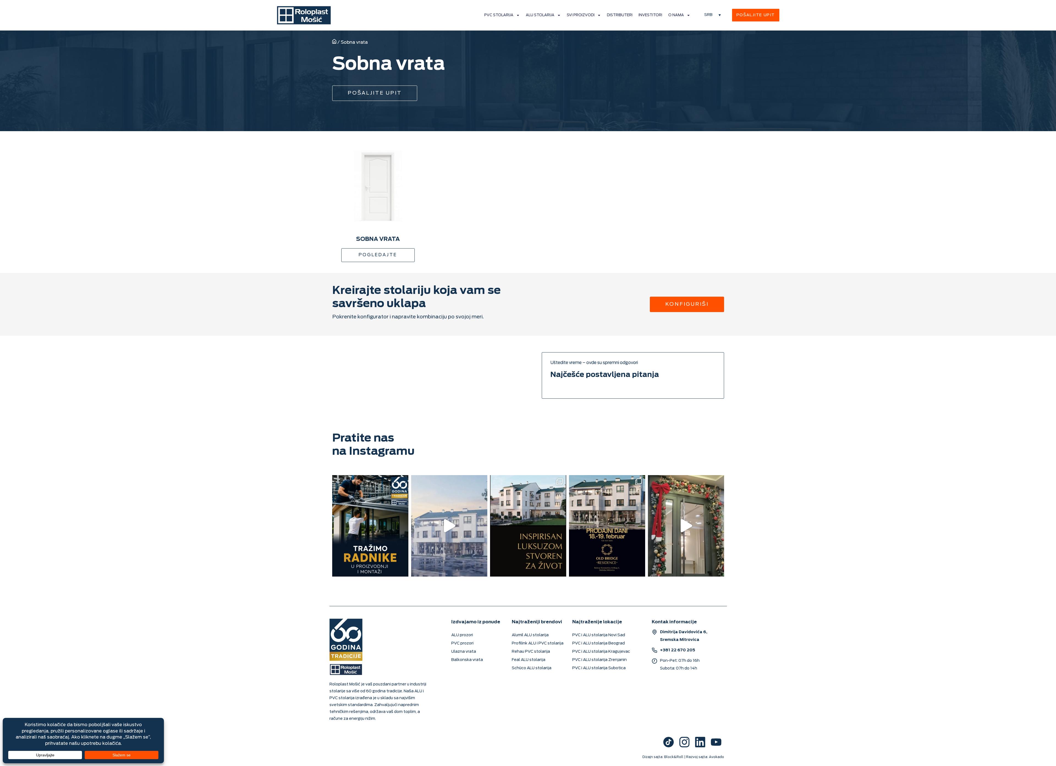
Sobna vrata (378, 239)
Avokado (716, 757)
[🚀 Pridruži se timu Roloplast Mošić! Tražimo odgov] (370, 525)
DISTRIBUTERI (619, 15)
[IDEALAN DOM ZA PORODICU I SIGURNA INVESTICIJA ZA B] (449, 525)
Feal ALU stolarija (528, 660)
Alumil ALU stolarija (530, 635)
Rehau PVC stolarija (531, 651)
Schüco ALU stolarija (531, 668)
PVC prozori (462, 643)
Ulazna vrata (463, 651)
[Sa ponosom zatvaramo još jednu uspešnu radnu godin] (686, 525)
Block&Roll (673, 757)
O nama (676, 15)
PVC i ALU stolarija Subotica (599, 668)
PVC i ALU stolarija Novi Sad (598, 635)
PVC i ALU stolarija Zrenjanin (599, 660)
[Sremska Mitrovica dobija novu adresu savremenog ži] (607, 525)
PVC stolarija (498, 15)
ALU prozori (462, 635)
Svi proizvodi (581, 15)
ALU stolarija (540, 15)
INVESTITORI (650, 15)
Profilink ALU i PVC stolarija (537, 643)
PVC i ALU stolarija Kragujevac (601, 651)
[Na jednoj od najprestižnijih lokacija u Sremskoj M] (528, 525)
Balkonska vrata (467, 660)
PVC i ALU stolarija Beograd (598, 643)
